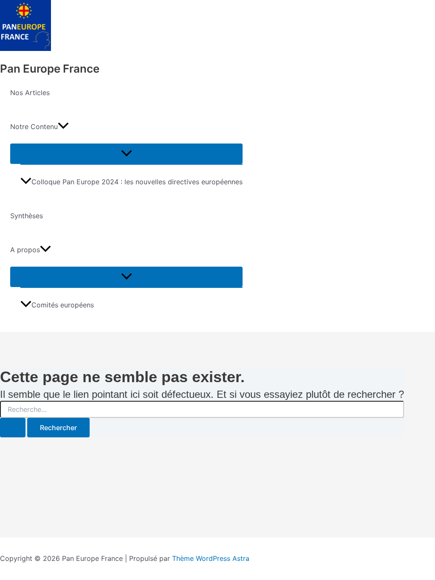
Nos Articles (30, 92)
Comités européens (62, 305)
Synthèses (26, 215)
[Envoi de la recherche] (12, 427)
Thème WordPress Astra (210, 558)
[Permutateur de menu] (126, 154)
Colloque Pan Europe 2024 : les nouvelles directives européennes (137, 181)
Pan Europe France (49, 68)
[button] (63, 127)
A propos (25, 249)
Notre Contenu (34, 126)
